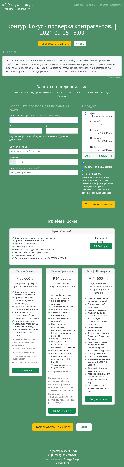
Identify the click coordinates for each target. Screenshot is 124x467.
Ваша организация (34, 115)
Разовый (101, 123)
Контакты (116, 5)
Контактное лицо (18, 146)
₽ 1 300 (101, 246)
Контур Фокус (71, 459)
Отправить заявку (98, 204)
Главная (79, 5)
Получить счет (25, 370)
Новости (103, 5)
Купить (80, 43)
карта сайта (62, 462)
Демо (101, 115)
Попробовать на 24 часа (54, 43)
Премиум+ (101, 148)
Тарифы (90, 5)
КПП (48, 126)
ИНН (11, 126)
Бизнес (101, 131)
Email (24, 168)
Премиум (101, 140)
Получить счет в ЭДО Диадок (97, 166)
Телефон (13, 157)
